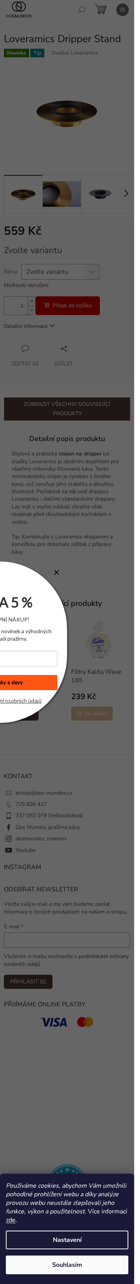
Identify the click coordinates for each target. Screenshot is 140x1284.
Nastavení (67, 1240)
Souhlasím (67, 1265)
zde (11, 1220)
